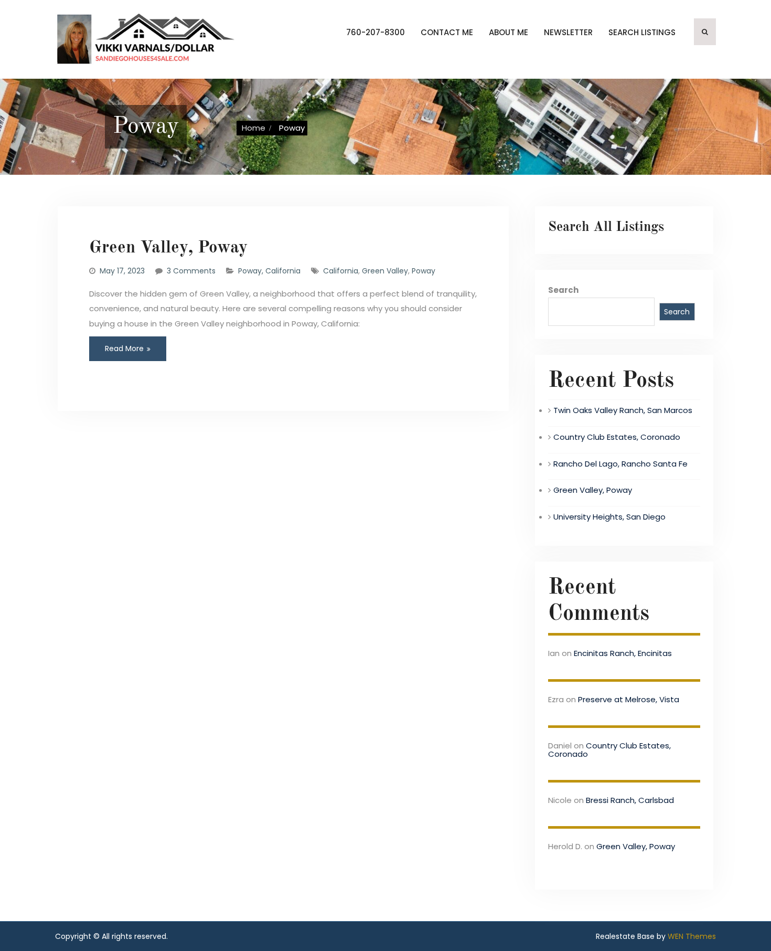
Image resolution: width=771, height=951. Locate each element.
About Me (508, 32)
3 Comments (191, 271)
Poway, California (269, 271)
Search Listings (642, 32)
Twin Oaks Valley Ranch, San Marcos (622, 410)
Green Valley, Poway (168, 248)
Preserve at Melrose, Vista (628, 699)
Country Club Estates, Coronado (616, 436)
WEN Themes (692, 936)
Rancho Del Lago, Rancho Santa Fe (620, 463)
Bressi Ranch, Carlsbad (630, 800)
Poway (423, 271)
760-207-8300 (375, 32)
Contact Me (447, 32)
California (340, 271)
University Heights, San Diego (609, 516)
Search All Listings (606, 227)
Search (563, 289)
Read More (124, 348)
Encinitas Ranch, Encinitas (623, 653)
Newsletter (568, 32)
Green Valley (385, 271)
